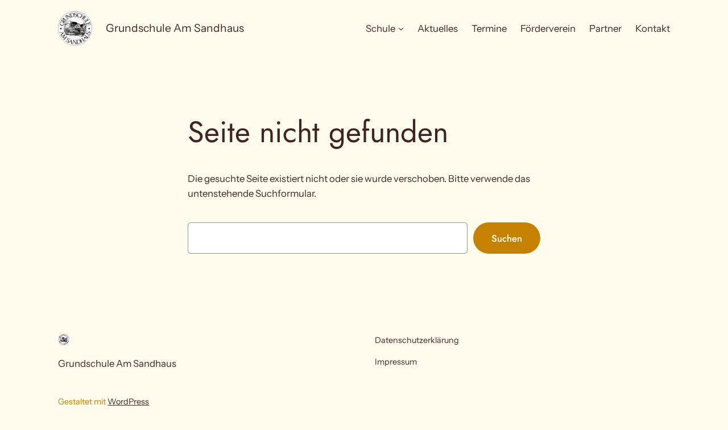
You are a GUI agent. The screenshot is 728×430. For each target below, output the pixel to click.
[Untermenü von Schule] (401, 28)
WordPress (128, 401)
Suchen (506, 238)
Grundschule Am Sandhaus (175, 28)
